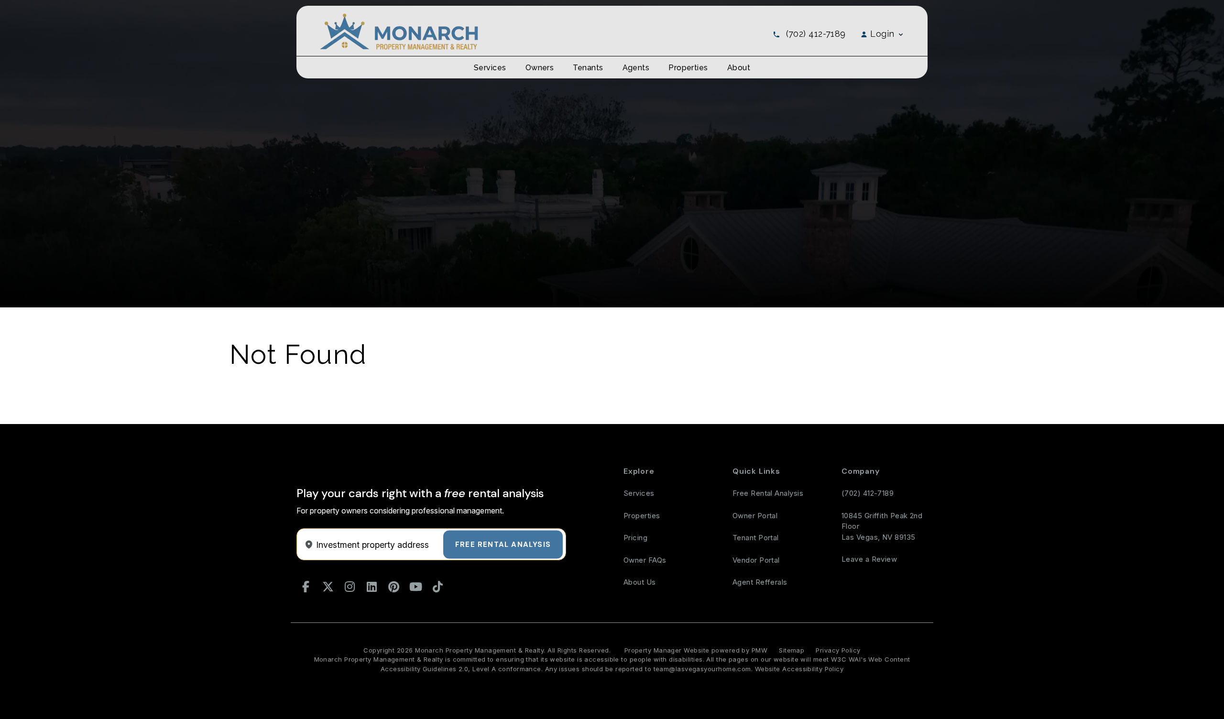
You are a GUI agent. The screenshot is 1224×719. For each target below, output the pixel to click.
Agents (636, 67)
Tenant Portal (755, 537)
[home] (398, 31)
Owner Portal (754, 515)
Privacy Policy (838, 650)
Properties (688, 67)
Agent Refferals (759, 582)
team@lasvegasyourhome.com (702, 669)
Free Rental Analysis (503, 544)
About (738, 67)
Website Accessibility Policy (799, 669)
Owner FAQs (645, 560)
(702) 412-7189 (816, 34)
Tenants (588, 67)
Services (490, 67)
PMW (759, 650)
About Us (639, 582)
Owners (539, 67)
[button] (306, 587)
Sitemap (791, 650)
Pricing (635, 537)
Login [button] (882, 34)
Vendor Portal (756, 560)
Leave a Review (869, 559)
